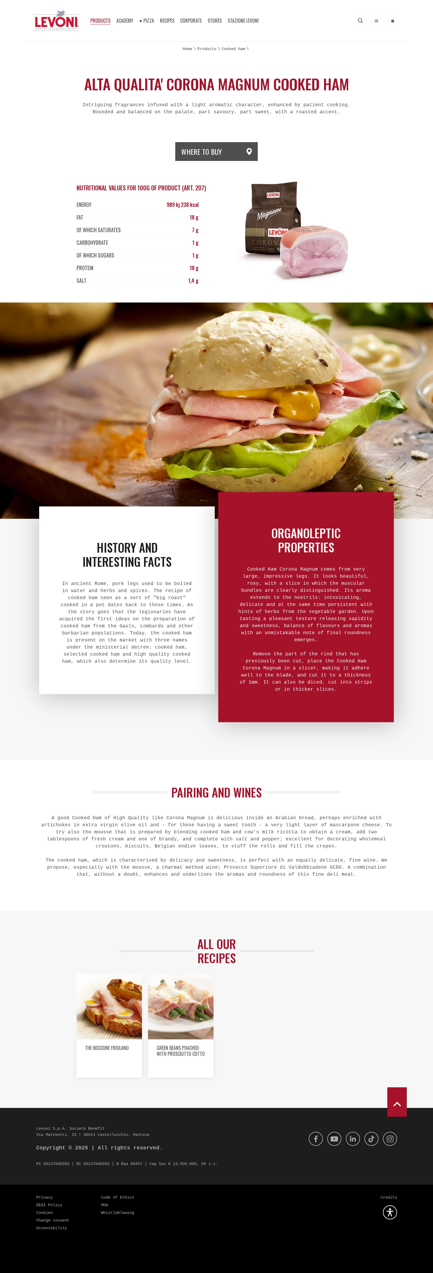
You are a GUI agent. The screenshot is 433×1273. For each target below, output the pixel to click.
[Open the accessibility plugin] (390, 1212)
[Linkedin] (353, 1139)
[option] (109, 1028)
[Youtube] (334, 1139)
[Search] (360, 20)
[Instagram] (390, 1139)
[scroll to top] (397, 1102)
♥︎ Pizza (146, 20)
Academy (124, 20)
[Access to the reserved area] (392, 20)
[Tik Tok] (371, 1139)
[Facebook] (316, 1139)
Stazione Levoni (243, 20)
